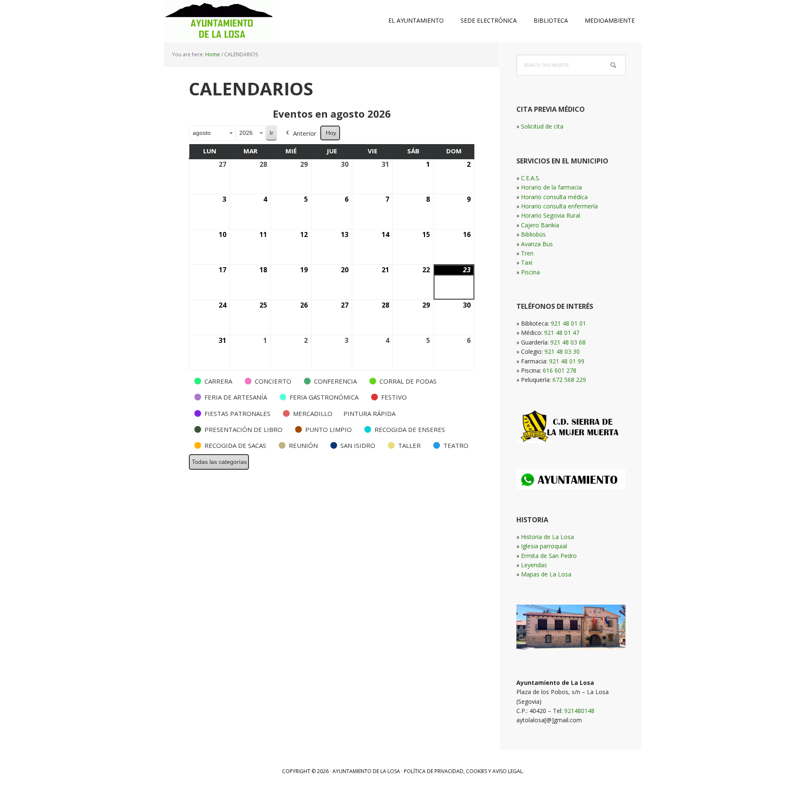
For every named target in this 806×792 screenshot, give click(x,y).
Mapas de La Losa (546, 574)
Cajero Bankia (540, 225)
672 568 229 (569, 380)
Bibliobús (533, 234)
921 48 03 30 (562, 351)
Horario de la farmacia (551, 187)
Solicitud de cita (542, 126)
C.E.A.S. (530, 178)
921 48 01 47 (561, 333)
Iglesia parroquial (544, 546)
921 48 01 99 (566, 361)
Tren (527, 253)
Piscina (530, 272)
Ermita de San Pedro (549, 556)
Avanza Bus (537, 244)
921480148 (579, 711)
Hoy (331, 132)
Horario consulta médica (554, 197)
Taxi (526, 262)
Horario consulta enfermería (559, 206)
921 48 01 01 (568, 323)
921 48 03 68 (568, 342)
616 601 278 (559, 370)
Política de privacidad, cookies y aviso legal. (464, 771)
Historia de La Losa (547, 537)
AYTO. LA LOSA (218, 21)
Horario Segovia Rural (550, 215)
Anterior (305, 133)
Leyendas (534, 565)
